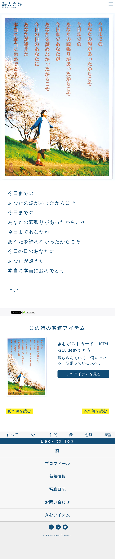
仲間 (54, 435)
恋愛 (89, 435)
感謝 (108, 435)
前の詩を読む (19, 411)
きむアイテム (57, 515)
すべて (12, 435)
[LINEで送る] (28, 312)
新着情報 (57, 476)
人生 (34, 435)
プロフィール (57, 463)
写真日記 (57, 489)
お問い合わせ (57, 502)
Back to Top (57, 441)
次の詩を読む (95, 411)
